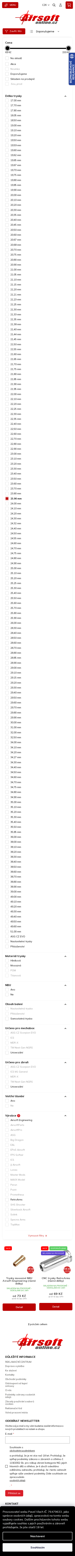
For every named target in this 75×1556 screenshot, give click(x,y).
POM (13, 970)
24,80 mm (15, 558)
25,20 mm (15, 578)
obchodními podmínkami (22, 1450)
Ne (12, 994)
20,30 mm (15, 210)
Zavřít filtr (16, 31)
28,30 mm (15, 628)
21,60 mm (15, 354)
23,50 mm (15, 478)
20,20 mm (15, 204)
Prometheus (17, 1194)
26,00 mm (15, 622)
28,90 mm (15, 662)
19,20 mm (15, 135)
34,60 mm (15, 777)
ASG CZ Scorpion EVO (23, 1032)
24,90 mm (15, 563)
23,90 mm (16, 498)
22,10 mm (15, 399)
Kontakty (10, 1374)
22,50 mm (15, 429)
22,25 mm (15, 408)
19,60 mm (15, 150)
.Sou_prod (16, 83)
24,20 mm (15, 513)
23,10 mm (15, 458)
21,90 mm (15, 384)
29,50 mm (15, 697)
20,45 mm (15, 224)
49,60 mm (15, 926)
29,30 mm (15, 687)
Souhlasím (38, 1547)
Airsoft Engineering (21, 1120)
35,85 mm (15, 832)
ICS (12, 1037)
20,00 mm (15, 195)
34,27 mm (15, 757)
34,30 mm (15, 762)
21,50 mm (15, 344)
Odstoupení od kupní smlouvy (16, 1384)
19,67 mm (15, 165)
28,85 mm (15, 657)
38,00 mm (15, 841)
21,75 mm (15, 369)
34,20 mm (15, 752)
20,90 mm (15, 264)
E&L (12, 1144)
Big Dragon (17, 1140)
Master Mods (17, 1174)
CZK (44, 5)
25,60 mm (15, 603)
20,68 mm (15, 244)
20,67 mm (15, 239)
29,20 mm (15, 682)
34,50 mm (15, 772)
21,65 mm (15, 359)
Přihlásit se (14, 1493)
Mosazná (15, 965)
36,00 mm (15, 836)
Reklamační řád (13, 1408)
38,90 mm (15, 886)
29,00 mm (15, 667)
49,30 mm (15, 911)
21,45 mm (15, 339)
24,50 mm (15, 533)
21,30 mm (15, 309)
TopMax (15, 1224)
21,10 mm (15, 279)
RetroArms (16, 1199)
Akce (13, 64)
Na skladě (16, 58)
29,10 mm (15, 672)
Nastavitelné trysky (21, 941)
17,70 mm (15, 105)
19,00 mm (15, 125)
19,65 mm (15, 160)
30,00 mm (15, 722)
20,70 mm (15, 249)
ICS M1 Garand (19, 1071)
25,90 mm (15, 618)
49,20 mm (15, 906)
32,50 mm (15, 737)
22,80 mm (15, 443)
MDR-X (14, 1042)
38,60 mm (15, 871)
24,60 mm (15, 543)
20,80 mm (15, 259)
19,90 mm (15, 190)
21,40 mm (15, 329)
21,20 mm (15, 289)
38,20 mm (15, 851)
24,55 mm (15, 538)
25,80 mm (15, 613)
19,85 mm (15, 185)
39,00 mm (15, 891)
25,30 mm (15, 588)
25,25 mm (15, 583)
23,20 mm (15, 463)
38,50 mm (15, 866)
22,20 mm (15, 404)
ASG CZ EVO (17, 936)
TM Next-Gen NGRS (21, 1047)
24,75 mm (15, 553)
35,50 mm (15, 826)
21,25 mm (15, 304)
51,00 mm (15, 931)
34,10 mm (15, 747)
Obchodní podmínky (15, 1379)
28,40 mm (15, 632)
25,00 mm (15, 568)
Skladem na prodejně (22, 79)
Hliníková (15, 960)
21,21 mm (15, 294)
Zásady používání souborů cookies (19, 1402)
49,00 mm (15, 896)
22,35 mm (15, 418)
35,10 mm (15, 807)
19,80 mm (15, 180)
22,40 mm (15, 423)
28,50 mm (15, 637)
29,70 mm (15, 707)
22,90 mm (15, 448)
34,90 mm (15, 797)
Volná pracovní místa (16, 1412)
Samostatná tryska (21, 1018)
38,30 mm (15, 856)
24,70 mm (15, 548)
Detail (19, 1307)
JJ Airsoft (15, 1164)
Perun (13, 1184)
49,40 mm (15, 916)
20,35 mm (15, 214)
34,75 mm (15, 787)
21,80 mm (15, 374)
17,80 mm (15, 110)
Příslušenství (17, 946)
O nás (8, 1390)
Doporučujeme (18, 73)
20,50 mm (15, 229)
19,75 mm (15, 175)
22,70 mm (15, 438)
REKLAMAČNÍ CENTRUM (18, 1362)
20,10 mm (15, 200)
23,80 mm (15, 493)
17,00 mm (15, 100)
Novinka (15, 69)
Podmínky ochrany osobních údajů (20, 1395)
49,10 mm (15, 901)
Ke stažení (11, 1370)
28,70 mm (15, 647)
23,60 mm (15, 483)
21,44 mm (15, 334)
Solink (13, 1214)
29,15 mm (15, 677)
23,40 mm (15, 473)
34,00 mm (15, 742)
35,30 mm (15, 817)
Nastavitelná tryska (21, 1008)
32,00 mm (15, 732)
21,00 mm (15, 269)
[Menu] (10, 5)
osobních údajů (17, 1480)
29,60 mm (15, 702)
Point (13, 1189)
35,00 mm (15, 802)
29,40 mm (15, 692)
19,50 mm (15, 140)
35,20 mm (15, 812)
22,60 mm (15, 433)
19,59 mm (15, 145)
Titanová (15, 975)
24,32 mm (15, 523)
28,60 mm (15, 642)
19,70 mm (15, 170)
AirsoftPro (16, 1129)
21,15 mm (15, 284)
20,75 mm (15, 254)
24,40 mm (15, 528)
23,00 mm (15, 453)
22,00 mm (15, 394)
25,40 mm (15, 593)
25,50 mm (15, 598)
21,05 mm (15, 274)
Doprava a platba (14, 1366)
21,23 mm (15, 299)
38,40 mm (15, 861)
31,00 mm (15, 727)
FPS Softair (16, 1154)
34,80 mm (15, 792)
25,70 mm (15, 608)
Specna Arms (17, 1219)
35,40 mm (15, 822)
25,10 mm (15, 573)
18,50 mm (15, 120)
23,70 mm (15, 488)
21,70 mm (15, 364)
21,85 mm (15, 379)
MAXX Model (17, 1179)
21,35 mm (15, 319)
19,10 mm (15, 130)
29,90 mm (15, 717)
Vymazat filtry (36, 1235)
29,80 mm (15, 712)
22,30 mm (15, 414)
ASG (13, 1135)
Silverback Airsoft (20, 1209)
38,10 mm (15, 847)
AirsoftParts (17, 1125)
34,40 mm (15, 767)
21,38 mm (15, 324)
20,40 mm (15, 219)
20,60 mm (15, 234)
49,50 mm (15, 921)
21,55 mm (15, 349)
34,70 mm (15, 782)
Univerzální (16, 1052)
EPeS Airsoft (17, 1149)
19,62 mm (15, 155)
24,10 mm (15, 508)
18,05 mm (15, 115)
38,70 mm (15, 876)
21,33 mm (15, 314)
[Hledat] (54, 5)
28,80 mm (15, 652)
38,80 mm (15, 881)
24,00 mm (15, 503)
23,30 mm (15, 468)
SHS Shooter (17, 1204)
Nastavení (37, 1536)
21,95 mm (15, 389)
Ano (12, 989)
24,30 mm (15, 518)
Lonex (13, 1169)
